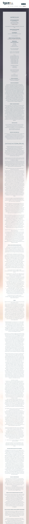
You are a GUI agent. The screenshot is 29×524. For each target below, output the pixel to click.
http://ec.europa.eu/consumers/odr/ (14, 129)
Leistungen (12, 6)
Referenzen (16, 6)
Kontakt (24, 6)
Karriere (20, 6)
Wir (8, 6)
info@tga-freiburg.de (15, 24)
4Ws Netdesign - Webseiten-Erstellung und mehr (14, 39)
